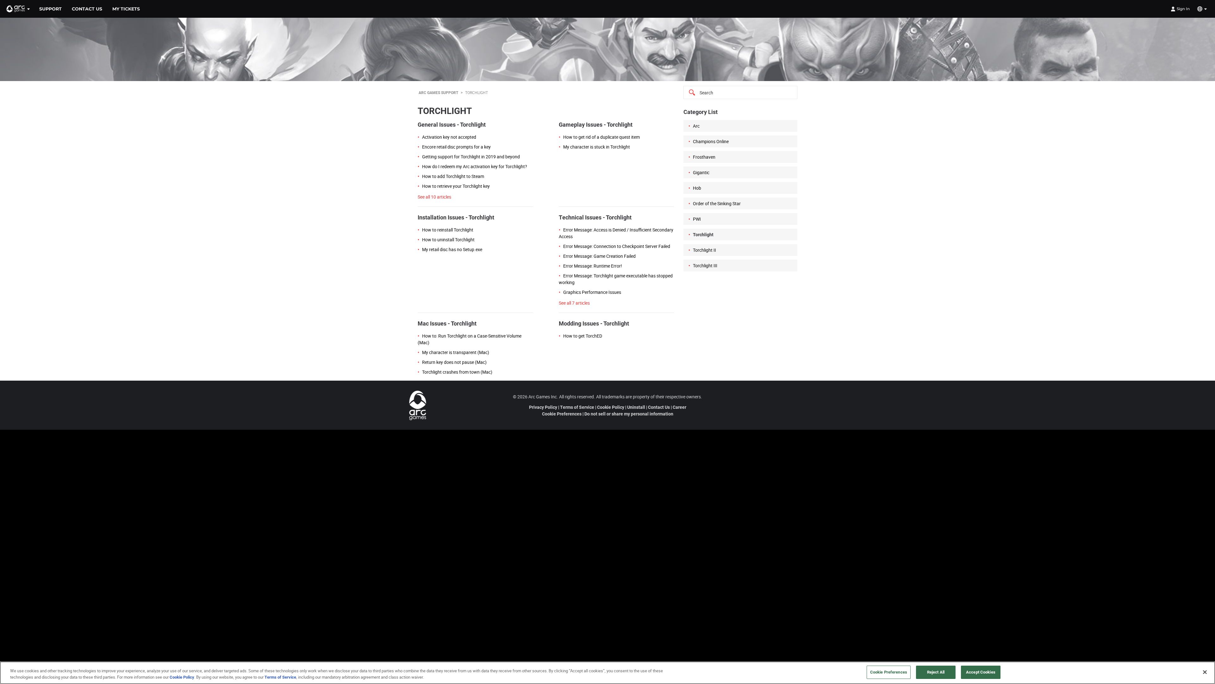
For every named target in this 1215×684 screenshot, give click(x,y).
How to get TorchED (582, 336)
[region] (607, 673)
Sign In (1183, 8)
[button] (18, 9)
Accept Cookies (980, 672)
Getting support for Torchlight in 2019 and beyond (471, 157)
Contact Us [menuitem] (87, 9)
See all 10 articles (434, 197)
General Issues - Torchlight (452, 124)
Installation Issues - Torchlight (456, 217)
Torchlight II (704, 250)
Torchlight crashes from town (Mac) (457, 372)
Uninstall (636, 407)
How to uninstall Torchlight (448, 240)
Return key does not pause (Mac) (454, 362)
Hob (697, 188)
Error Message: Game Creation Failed (599, 256)
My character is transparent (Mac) (455, 352)
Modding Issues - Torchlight (594, 323)
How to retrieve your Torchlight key (456, 186)
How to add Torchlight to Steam (453, 176)
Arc (696, 126)
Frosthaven (704, 157)
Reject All (935, 672)
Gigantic (701, 172)
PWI (697, 219)
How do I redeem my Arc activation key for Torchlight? (474, 166)
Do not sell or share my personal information (628, 414)
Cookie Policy (610, 407)
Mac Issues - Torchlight (447, 323)
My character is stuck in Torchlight (596, 147)
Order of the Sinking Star (717, 203)
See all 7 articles (574, 303)
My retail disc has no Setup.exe (452, 249)
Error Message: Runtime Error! (592, 266)
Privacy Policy (543, 407)
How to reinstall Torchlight (447, 230)
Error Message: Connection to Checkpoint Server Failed (616, 246)
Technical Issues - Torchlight (595, 217)
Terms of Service (577, 407)
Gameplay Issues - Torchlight (595, 124)
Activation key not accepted (449, 137)
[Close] (1205, 672)
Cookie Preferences (562, 414)
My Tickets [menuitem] (126, 9)
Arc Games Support (438, 92)
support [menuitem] (50, 9)
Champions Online (711, 141)
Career (679, 407)
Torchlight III (705, 266)
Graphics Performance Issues (592, 292)
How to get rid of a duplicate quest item (601, 137)
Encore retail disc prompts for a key (456, 147)
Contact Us (659, 407)
